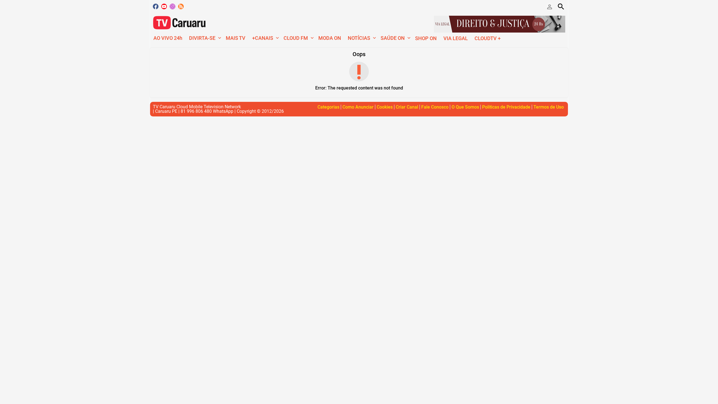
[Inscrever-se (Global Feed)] (181, 6)
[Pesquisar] (561, 6)
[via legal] (499, 23)
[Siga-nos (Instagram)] (172, 6)
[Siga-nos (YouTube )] (164, 6)
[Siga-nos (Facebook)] (155, 6)
